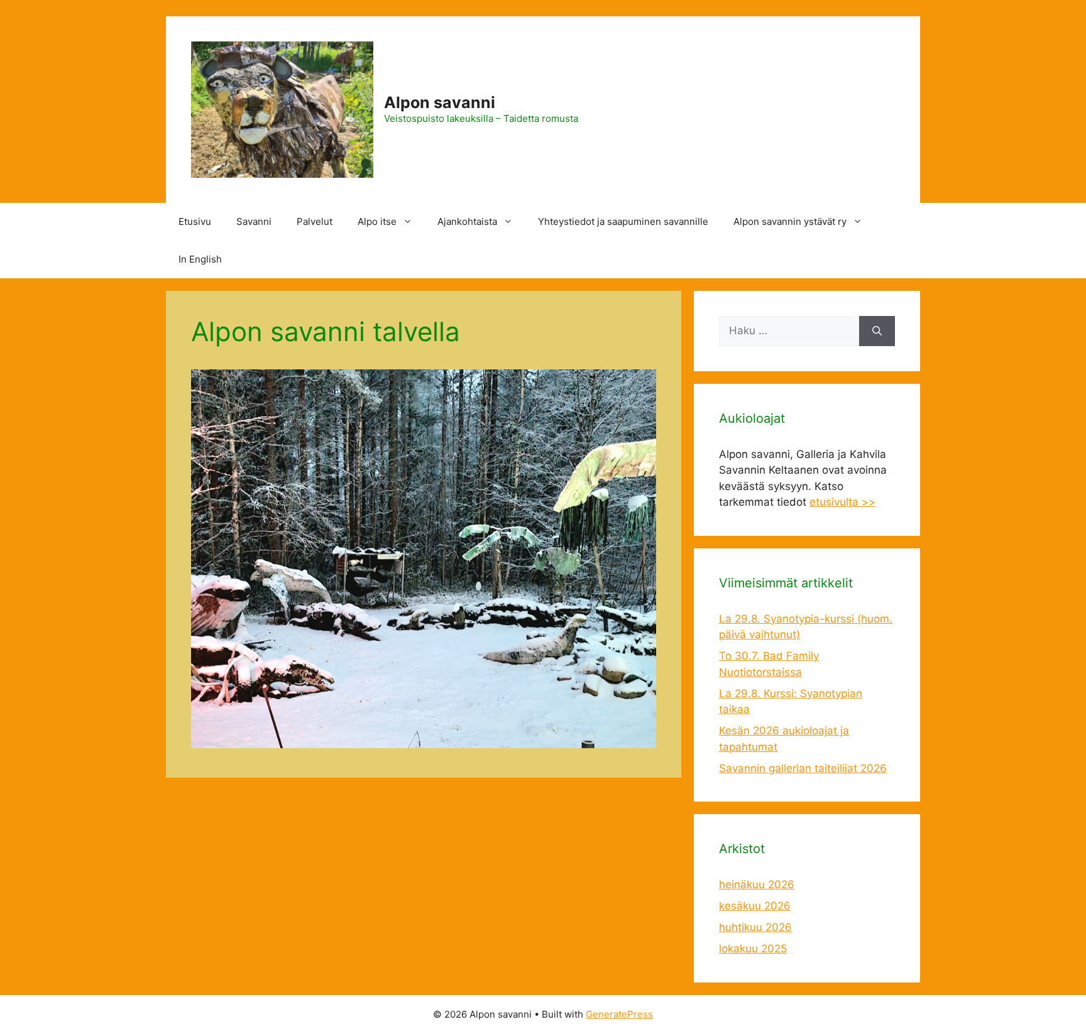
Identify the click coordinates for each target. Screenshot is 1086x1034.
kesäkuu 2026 (755, 906)
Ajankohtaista (467, 221)
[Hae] (877, 331)
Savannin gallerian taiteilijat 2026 (803, 768)
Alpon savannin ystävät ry (790, 221)
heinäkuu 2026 (756, 884)
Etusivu (194, 221)
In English (200, 259)
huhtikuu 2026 (755, 927)
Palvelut (314, 221)
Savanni (254, 221)
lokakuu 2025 (753, 948)
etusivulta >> (842, 502)
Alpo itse (377, 221)
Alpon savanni (439, 102)
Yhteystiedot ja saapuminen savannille (623, 221)
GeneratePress (619, 1014)
